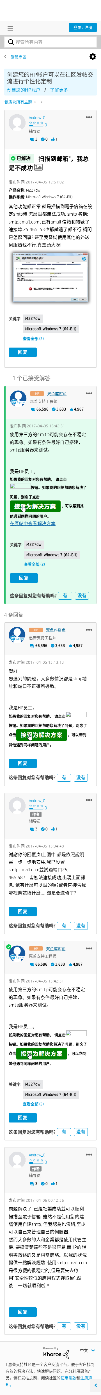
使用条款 (68, 1377)
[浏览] (9, 28)
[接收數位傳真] (35, 102)
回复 (22, 352)
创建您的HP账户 (23, 90)
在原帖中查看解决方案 (33, 524)
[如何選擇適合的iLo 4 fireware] (41, 102)
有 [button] (65, 595)
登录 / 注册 (83, 27)
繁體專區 (18, 56)
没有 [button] (81, 595)
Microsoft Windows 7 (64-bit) (51, 328)
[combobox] (50, 42)
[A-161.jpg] (50, 277)
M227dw (33, 318)
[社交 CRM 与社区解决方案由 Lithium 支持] (56, 1352)
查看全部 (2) (33, 338)
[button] (89, 117)
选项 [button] (93, 57)
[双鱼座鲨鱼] (18, 398)
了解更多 (59, 90)
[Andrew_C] (17, 122)
